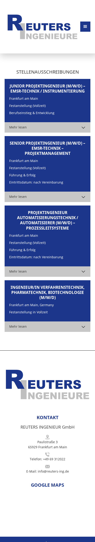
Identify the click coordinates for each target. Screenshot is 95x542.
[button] (85, 27)
